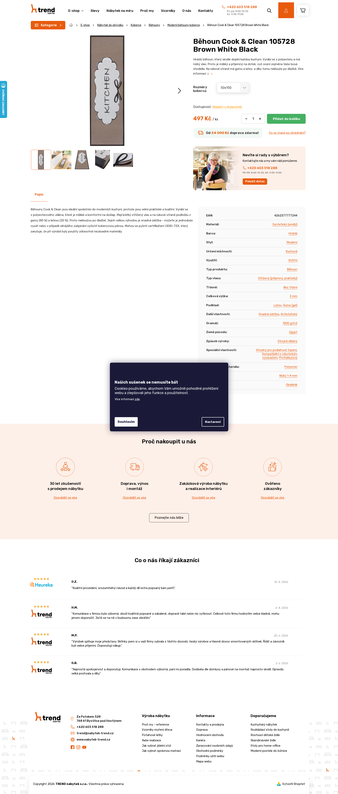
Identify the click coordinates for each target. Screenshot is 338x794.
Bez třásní (290, 287)
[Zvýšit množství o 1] (260, 119)
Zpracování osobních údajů (214, 745)
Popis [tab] (39, 194)
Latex (277, 305)
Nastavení (213, 422)
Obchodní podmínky (209, 751)
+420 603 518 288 (242, 7)
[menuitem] (76, 9)
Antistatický (289, 314)
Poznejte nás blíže (169, 518)
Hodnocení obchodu (210, 735)
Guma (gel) (290, 305)
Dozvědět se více (65, 497)
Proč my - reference (155, 724)
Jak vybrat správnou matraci (161, 751)
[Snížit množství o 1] (246, 119)
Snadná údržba (269, 314)
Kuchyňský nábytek (264, 724)
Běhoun (292, 269)
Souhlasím (126, 422)
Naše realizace (151, 740)
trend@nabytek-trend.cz (95, 733)
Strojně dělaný (287, 341)
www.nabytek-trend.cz (93, 739)
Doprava (202, 729)
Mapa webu (204, 761)
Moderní (292, 242)
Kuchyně (291, 251)
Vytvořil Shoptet (293, 784)
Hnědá (292, 233)
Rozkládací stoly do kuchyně (270, 729)
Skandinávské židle (263, 740)
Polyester (290, 367)
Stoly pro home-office (265, 745)
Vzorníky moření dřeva (157, 729)
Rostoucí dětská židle (265, 735)
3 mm (293, 296)
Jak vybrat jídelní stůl (156, 745)
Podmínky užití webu (210, 756)
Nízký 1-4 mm (288, 375)
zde (137, 399)
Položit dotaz (255, 181)
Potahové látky (152, 735)
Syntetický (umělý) (284, 224)
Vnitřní (292, 260)
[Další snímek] (179, 90)
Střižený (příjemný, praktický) (277, 278)
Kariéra (200, 740)
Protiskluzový (288, 358)
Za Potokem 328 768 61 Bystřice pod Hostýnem (99, 719)
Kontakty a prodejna (210, 724)
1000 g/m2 (290, 323)
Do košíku (286, 119)
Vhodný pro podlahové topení (276, 350)
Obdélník (291, 385)
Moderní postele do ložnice (269, 751)
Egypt (293, 332)
